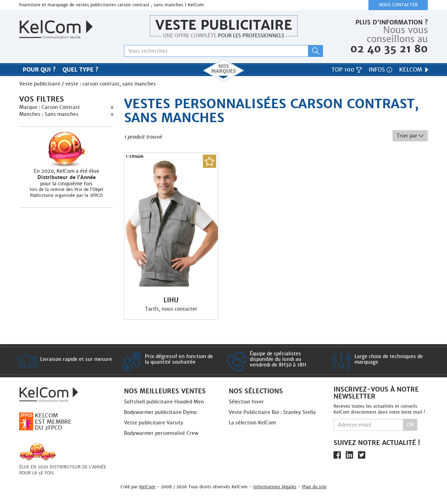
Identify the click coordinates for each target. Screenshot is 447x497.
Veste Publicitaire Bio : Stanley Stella (272, 412)
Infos (378, 69)
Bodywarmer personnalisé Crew (161, 433)
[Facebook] (337, 455)
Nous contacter (398, 5)
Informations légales (274, 486)
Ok (410, 425)
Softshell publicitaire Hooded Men (164, 402)
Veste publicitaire (223, 25)
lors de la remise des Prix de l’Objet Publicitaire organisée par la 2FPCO (66, 192)
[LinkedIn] (349, 455)
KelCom (411, 69)
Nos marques (223, 70)
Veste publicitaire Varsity (153, 423)
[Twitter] (361, 455)
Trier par (408, 136)
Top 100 (343, 69)
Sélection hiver (246, 402)
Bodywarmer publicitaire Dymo (160, 412)
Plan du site (314, 486)
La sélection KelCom (252, 423)
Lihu (170, 300)
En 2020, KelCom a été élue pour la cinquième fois (66, 177)
